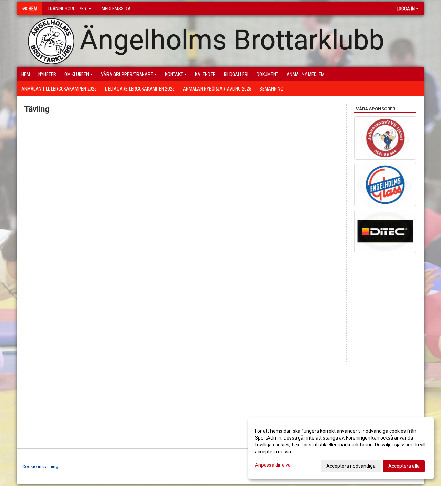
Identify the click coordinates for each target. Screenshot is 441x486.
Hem (32, 8)
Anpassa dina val (273, 465)
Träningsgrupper (68, 8)
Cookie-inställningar (42, 466)
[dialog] (341, 448)
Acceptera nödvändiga (351, 466)
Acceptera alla (404, 466)
